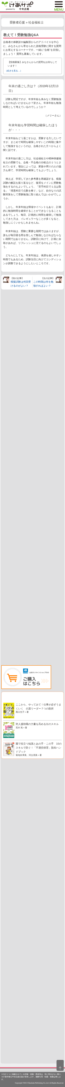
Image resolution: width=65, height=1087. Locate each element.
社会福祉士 (36, 22)
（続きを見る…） (13, 70)
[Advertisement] (32, 440)
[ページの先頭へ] (60, 1065)
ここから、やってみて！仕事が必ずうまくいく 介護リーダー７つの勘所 (38, 708)
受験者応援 (17, 22)
